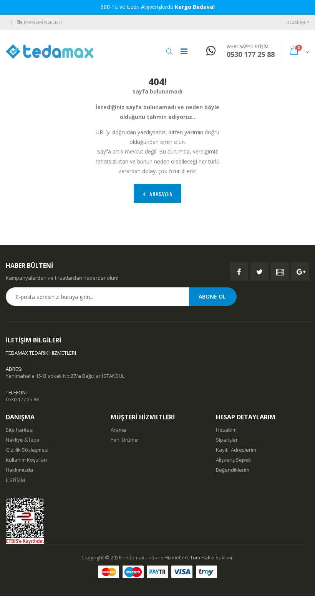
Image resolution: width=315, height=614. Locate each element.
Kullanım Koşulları (26, 459)
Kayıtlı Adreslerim (236, 449)
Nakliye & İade (23, 439)
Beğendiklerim (232, 469)
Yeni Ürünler (125, 439)
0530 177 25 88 (22, 399)
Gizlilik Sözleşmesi (27, 449)
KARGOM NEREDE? (43, 22)
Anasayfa (160, 194)
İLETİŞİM (15, 480)
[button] (19, 22)
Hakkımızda (19, 469)
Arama (118, 429)
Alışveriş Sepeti (233, 459)
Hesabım (295, 22)
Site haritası (19, 429)
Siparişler (227, 439)
